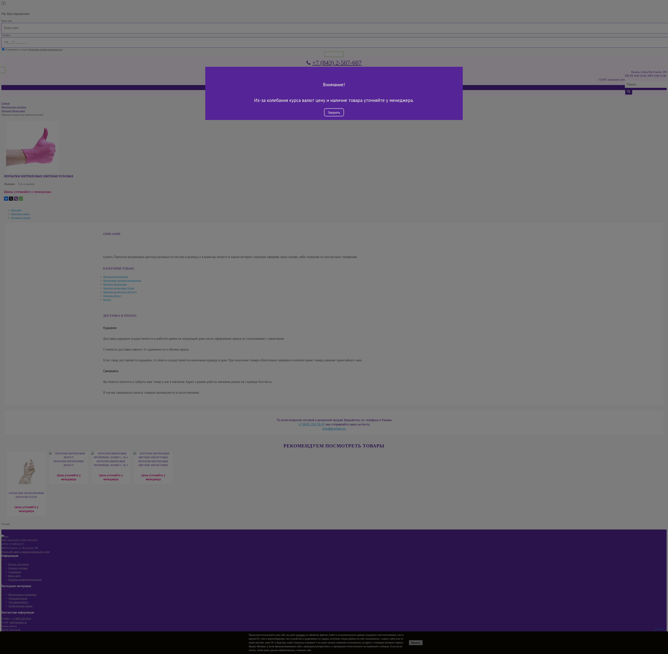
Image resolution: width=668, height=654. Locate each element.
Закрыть (334, 112)
